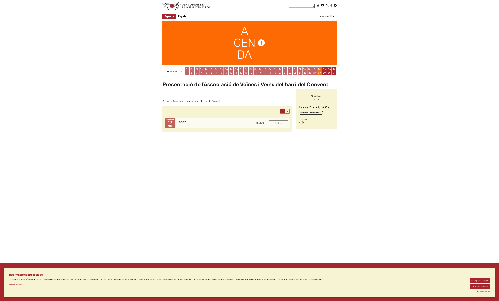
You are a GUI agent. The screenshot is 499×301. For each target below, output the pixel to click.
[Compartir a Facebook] (303, 122)
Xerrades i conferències (310, 112)
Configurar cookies (483, 291)
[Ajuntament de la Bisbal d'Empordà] (190, 7)
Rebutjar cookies (480, 286)
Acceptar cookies (479, 280)
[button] (313, 5)
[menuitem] (318, 5)
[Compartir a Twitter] (300, 122)
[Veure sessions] (282, 111)
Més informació (16, 284)
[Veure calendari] (287, 111)
